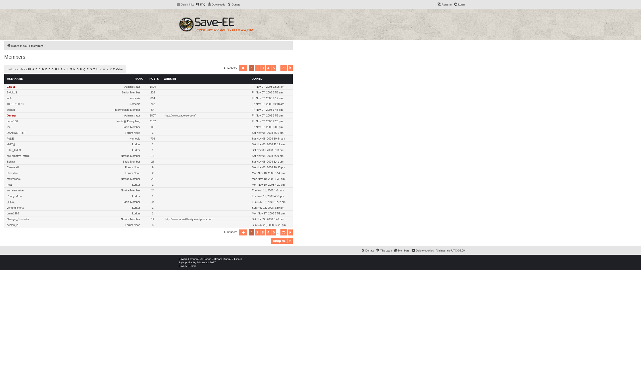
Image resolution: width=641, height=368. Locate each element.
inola (9, 98)
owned (11, 109)
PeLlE (10, 138)
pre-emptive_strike (18, 155)
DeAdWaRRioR (16, 132)
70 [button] (283, 68)
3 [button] (263, 68)
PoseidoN (13, 173)
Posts (154, 78)
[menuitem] (201, 5)
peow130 (12, 121)
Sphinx (11, 161)
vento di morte (15, 207)
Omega (11, 115)
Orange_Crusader (18, 219)
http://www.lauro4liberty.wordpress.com (189, 219)
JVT (9, 127)
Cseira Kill (13, 167)
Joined (257, 78)
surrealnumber (16, 190)
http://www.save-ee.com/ (181, 115)
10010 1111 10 (15, 103)
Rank (139, 78)
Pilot (9, 184)
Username (15, 78)
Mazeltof (204, 262)
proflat (189, 262)
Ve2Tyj (11, 144)
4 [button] (268, 68)
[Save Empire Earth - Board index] (216, 24)
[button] (243, 68)
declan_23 (13, 224)
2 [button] (257, 68)
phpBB (197, 259)
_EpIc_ (11, 201)
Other (119, 69)
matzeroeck (14, 178)
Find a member (16, 69)
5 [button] (274, 68)
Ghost (11, 86)
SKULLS (12, 92)
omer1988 (13, 213)
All (29, 69)
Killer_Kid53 (14, 150)
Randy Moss (14, 196)
